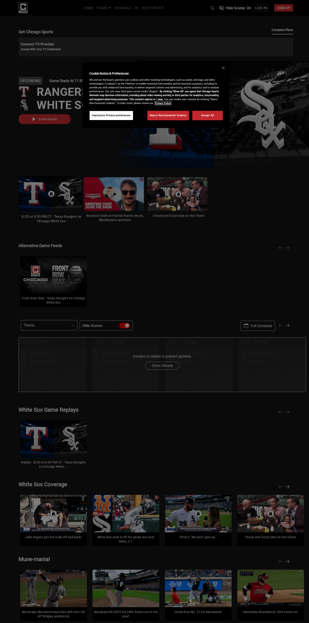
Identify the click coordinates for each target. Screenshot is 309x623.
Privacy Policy (163, 103)
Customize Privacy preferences (111, 115)
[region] (156, 95)
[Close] (223, 68)
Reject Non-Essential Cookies (168, 115)
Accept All (207, 115)
